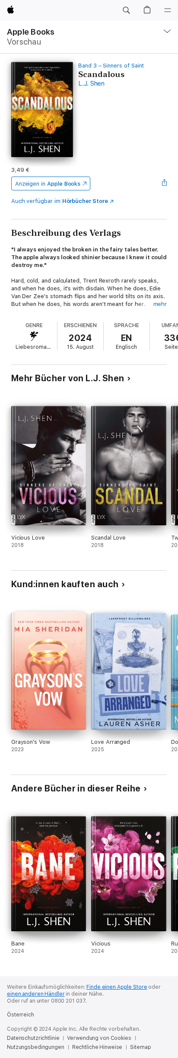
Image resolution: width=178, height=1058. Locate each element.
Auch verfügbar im (59, 201)
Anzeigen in (48, 183)
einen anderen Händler (35, 994)
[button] (126, 10)
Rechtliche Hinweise (97, 1047)
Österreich (20, 1015)
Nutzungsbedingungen (35, 1047)
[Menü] (167, 10)
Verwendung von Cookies (99, 1038)
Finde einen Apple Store (116, 987)
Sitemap (140, 1047)
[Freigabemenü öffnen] (164, 183)
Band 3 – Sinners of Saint (111, 65)
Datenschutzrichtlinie (33, 1038)
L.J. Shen (91, 83)
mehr (160, 304)
